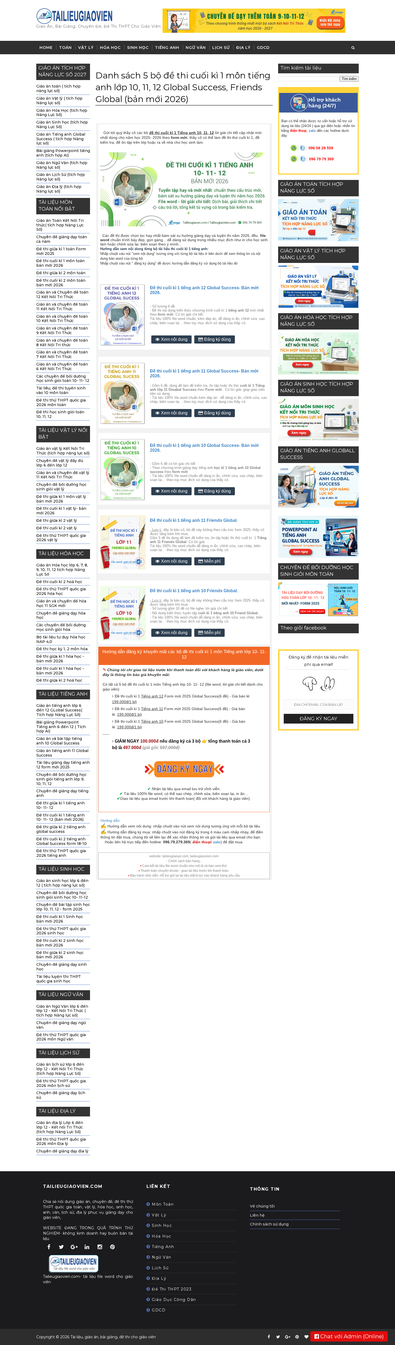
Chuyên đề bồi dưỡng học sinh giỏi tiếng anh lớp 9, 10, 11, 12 (61, 779)
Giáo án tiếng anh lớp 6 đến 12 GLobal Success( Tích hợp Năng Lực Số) (59, 710)
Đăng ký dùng (217, 339)
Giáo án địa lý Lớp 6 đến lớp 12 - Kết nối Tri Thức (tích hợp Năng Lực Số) (59, 1127)
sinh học (162, 1225)
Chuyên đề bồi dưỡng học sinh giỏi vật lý (61, 486)
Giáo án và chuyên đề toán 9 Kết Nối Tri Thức (62, 330)
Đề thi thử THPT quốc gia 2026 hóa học (61, 591)
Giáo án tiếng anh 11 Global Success (62, 753)
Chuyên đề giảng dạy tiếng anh (62, 793)
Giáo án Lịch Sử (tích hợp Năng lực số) (60, 177)
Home (46, 47)
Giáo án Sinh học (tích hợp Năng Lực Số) (62, 124)
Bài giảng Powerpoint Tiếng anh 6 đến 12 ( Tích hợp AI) (61, 727)
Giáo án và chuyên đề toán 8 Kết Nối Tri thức (62, 342)
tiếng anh (163, 1246)
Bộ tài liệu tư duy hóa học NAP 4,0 (60, 639)
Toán (65, 47)
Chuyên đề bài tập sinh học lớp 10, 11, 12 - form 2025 (63, 907)
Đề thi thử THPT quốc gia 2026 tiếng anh (61, 853)
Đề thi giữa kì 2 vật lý (56, 520)
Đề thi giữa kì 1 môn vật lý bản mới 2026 (61, 499)
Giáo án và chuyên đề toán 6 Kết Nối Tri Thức (62, 366)
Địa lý (243, 47)
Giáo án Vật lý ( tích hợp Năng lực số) (59, 100)
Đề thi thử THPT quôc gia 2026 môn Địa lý (61, 1141)
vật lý (159, 1215)
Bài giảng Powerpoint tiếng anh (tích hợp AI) (63, 153)
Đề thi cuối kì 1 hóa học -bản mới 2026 (60, 670)
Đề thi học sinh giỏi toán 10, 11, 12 (60, 414)
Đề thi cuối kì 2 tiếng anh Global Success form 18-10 (61, 841)
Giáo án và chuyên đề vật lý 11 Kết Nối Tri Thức (62, 475)
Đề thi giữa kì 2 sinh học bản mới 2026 (60, 955)
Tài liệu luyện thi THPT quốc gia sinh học (58, 979)
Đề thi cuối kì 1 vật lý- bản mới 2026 (61, 510)
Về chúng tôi (262, 1206)
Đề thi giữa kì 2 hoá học (59, 680)
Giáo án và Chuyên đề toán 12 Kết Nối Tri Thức (62, 294)
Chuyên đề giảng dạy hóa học (60, 615)
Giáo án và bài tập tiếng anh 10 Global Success (59, 741)
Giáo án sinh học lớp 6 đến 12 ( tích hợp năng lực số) (62, 883)
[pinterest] (297, 1337)
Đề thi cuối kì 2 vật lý (56, 528)
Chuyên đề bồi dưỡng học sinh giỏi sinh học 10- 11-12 (62, 895)
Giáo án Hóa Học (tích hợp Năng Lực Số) (61, 112)
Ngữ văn (196, 47)
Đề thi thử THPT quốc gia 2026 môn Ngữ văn (61, 1037)
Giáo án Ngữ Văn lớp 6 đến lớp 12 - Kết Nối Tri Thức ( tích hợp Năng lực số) (62, 1011)
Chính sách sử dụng (269, 1224)
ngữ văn (161, 1257)
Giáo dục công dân (174, 1299)
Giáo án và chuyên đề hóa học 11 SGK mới (61, 603)
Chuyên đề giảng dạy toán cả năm (61, 239)
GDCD (263, 47)
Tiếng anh (167, 47)
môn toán (163, 1204)
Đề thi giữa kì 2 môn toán (60, 272)
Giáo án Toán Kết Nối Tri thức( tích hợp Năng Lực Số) (60, 225)
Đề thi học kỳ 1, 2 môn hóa (62, 648)
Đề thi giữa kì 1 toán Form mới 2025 (61, 251)
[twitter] (278, 1337)
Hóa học (110, 47)
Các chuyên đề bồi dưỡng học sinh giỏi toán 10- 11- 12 (62, 378)
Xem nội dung (174, 339)
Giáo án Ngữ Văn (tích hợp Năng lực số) (61, 165)
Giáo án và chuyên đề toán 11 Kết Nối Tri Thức (62, 306)
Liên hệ (257, 1215)
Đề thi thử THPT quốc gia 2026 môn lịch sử (61, 1083)
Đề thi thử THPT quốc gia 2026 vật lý (61, 538)
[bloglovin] (306, 1337)
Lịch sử (221, 47)
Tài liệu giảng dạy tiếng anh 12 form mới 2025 (63, 764)
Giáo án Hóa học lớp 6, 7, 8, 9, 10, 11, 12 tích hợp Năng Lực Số (62, 570)
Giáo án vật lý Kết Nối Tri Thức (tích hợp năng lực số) (62, 450)
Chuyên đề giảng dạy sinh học (61, 966)
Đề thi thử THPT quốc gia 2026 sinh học (61, 931)
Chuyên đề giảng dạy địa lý (62, 1151)
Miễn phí (212, 561)
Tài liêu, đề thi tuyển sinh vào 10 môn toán (61, 390)
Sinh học (138, 47)
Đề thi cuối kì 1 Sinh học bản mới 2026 (59, 919)
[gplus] (287, 1337)
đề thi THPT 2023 (172, 1289)
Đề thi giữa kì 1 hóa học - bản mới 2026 (60, 658)
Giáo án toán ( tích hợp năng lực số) (58, 88)
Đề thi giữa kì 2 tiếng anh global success (60, 829)
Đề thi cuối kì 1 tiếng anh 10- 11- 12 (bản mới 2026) (60, 817)
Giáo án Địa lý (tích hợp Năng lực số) (58, 189)
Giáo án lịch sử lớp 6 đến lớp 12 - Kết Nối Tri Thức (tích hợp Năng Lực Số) (60, 1069)
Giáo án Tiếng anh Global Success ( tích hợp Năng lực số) (60, 139)
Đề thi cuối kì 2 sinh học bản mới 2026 (60, 943)
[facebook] (269, 1337)
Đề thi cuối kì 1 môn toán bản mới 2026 (60, 263)
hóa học (161, 1236)
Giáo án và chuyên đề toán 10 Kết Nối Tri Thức (62, 318)
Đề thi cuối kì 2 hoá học (59, 581)
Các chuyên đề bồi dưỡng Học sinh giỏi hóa (61, 627)
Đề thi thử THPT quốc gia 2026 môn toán (61, 402)
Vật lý (86, 47)
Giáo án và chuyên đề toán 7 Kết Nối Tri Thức (62, 354)
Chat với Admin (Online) (351, 1336)
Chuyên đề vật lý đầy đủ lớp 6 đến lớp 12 (59, 463)
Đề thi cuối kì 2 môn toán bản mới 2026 (60, 282)
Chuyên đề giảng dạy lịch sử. (60, 1095)
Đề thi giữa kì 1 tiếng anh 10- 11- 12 (60, 805)
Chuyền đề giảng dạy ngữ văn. (61, 1025)
